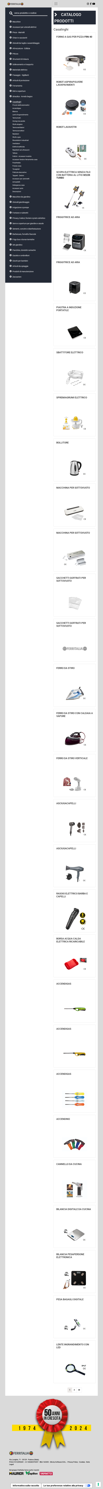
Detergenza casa (18, 185)
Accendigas (16, 108)
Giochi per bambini (20, 261)
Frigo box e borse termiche (23, 239)
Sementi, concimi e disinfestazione (26, 229)
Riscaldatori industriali (20, 140)
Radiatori (15, 134)
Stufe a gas (16, 137)
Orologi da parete (18, 121)
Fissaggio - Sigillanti (20, 75)
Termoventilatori (18, 127)
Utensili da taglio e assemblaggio (26, 43)
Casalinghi (16, 102)
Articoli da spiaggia (20, 266)
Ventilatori (16, 143)
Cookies (82, 1462)
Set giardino (17, 245)
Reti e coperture (18, 91)
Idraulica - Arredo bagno (22, 96)
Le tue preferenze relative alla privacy (63, 1485)
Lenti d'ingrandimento (20, 115)
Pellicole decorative (19, 172)
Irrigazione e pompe (20, 207)
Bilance (15, 111)
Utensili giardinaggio (20, 202)
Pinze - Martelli (18, 32)
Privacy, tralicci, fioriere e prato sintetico (28, 218)
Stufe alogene (17, 124)
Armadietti (16, 182)
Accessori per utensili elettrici (24, 27)
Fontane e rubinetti (20, 213)
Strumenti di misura (20, 59)
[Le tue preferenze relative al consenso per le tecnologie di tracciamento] (98, 1484)
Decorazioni (16, 192)
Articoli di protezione (20, 80)
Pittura (15, 54)
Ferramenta (17, 86)
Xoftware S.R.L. (60, 1462)
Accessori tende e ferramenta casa (24, 159)
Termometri (16, 118)
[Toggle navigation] (56, 3)
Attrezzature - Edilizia (21, 48)
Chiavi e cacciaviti (19, 38)
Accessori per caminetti (20, 179)
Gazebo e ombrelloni (20, 255)
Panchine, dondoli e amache (24, 250)
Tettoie (14, 153)
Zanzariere (16, 277)
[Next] (74, 1390)
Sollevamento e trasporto (22, 64)
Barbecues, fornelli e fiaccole (24, 234)
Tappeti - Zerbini (18, 176)
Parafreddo (16, 163)
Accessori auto (17, 188)
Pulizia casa (16, 166)
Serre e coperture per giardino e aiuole (28, 223)
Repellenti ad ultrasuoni (21, 150)
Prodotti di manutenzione (23, 271)
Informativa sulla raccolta (26, 1485)
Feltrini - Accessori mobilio (22, 156)
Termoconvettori (18, 131)
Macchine (16, 22)
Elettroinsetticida (18, 147)
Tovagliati (16, 169)
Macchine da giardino (21, 197)
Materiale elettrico (19, 70)
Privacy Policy (73, 1462)
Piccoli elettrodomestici (20, 105)
